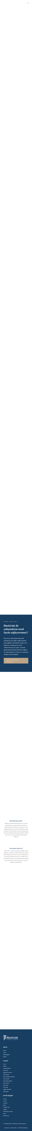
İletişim (5, 1056)
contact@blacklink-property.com (19, 1014)
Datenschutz (14, 1127)
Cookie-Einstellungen (23, 1127)
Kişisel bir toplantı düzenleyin (15, 28)
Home (4, 1050)
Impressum (7, 1127)
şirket (4, 1052)
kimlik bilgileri (6, 1054)
